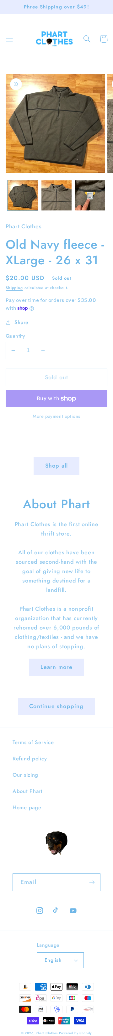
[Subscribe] (91, 882)
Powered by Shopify (75, 1033)
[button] (9, 39)
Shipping (14, 288)
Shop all (56, 466)
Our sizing (25, 775)
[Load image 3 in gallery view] (90, 195)
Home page (27, 807)
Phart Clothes (46, 1033)
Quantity (15, 336)
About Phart (28, 791)
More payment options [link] (56, 416)
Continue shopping (56, 706)
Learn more (56, 667)
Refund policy (30, 758)
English (53, 960)
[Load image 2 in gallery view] (56, 195)
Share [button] (21, 322)
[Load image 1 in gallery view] (23, 195)
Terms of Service (33, 742)
